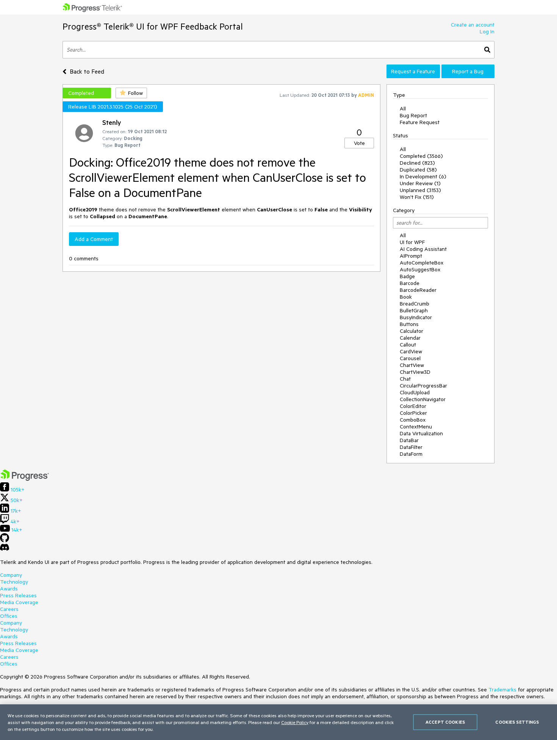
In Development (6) (423, 176)
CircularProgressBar (423, 385)
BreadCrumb (414, 303)
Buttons (409, 324)
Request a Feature (413, 71)
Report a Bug (467, 71)
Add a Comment (94, 239)
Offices (8, 615)
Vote (359, 143)
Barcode (409, 283)
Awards (9, 588)
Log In (487, 31)
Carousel (410, 358)
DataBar (409, 440)
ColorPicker (413, 412)
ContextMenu (416, 426)
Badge (407, 276)
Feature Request (420, 122)
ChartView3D (415, 371)
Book (406, 296)
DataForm (411, 453)
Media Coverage (19, 602)
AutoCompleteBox (421, 262)
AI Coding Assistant (423, 249)
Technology (14, 581)
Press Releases (18, 595)
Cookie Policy (294, 722)
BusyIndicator (416, 317)
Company (11, 575)
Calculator (411, 330)
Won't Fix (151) (417, 197)
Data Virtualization (421, 433)
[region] (278, 722)
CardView (411, 351)
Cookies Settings (517, 722)
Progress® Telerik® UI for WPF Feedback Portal (153, 26)
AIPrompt (411, 255)
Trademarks (502, 689)
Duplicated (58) (418, 169)
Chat (405, 378)
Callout (408, 344)
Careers (9, 609)
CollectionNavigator (423, 399)
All (403, 108)
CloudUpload (415, 392)
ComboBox (413, 419)
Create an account (472, 24)
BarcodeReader (418, 290)
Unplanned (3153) (420, 190)
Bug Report (413, 115)
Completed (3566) (421, 156)
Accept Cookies (445, 722)
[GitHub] (4, 540)
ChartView (412, 365)
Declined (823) (417, 162)
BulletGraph (414, 310)
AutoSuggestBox (420, 269)
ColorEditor (413, 406)
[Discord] (4, 549)
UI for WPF (412, 242)
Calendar (410, 337)
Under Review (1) (420, 183)
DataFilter (411, 447)
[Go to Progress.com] (24, 478)
